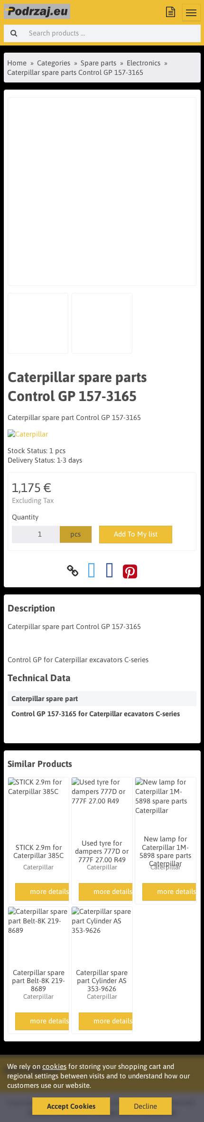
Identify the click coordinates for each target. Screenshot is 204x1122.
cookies (54, 1066)
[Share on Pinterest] (130, 571)
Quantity (25, 517)
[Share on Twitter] (91, 571)
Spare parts (98, 63)
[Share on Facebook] (109, 571)
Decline (145, 1106)
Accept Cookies (71, 1106)
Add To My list (136, 534)
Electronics (143, 63)
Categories (53, 63)
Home (17, 63)
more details (49, 891)
